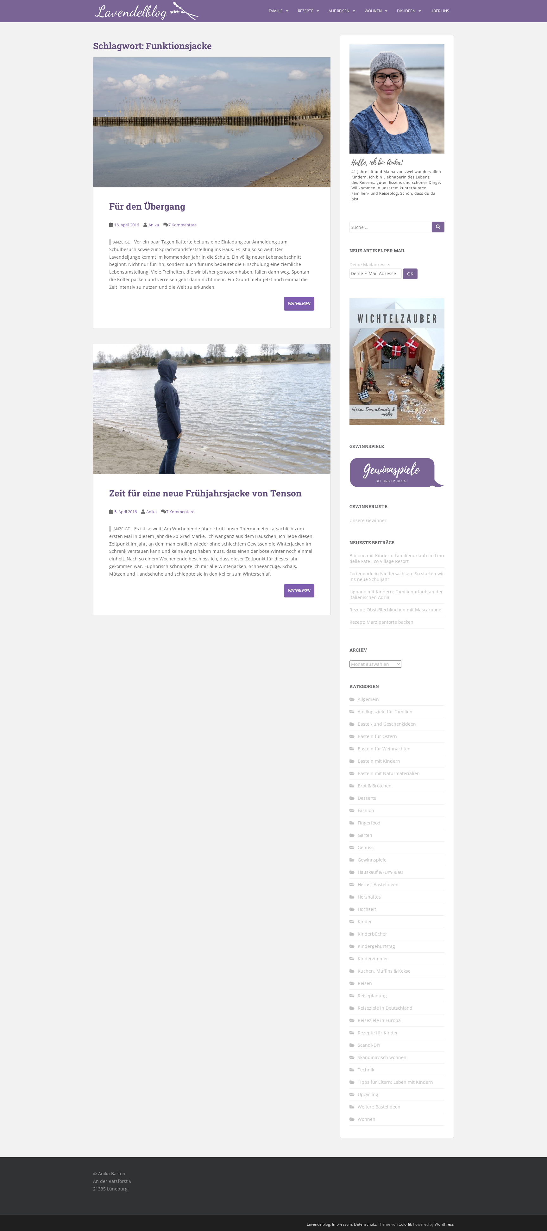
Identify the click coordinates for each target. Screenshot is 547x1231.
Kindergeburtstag (376, 946)
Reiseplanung (372, 996)
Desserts (367, 798)
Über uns (440, 11)
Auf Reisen (339, 11)
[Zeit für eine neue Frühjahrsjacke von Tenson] (211, 409)
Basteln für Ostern (377, 736)
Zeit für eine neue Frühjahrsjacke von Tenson (205, 493)
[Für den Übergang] (211, 122)
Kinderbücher (372, 934)
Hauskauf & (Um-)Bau (380, 872)
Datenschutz (365, 1224)
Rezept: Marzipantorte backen (381, 622)
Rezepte (305, 11)
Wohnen (373, 11)
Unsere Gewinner (368, 520)
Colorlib (405, 1224)
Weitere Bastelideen (379, 1107)
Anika (153, 225)
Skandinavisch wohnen (382, 1057)
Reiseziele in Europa (379, 1020)
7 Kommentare (182, 225)
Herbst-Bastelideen (378, 884)
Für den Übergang (147, 206)
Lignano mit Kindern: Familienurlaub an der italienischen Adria (396, 594)
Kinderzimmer (373, 959)
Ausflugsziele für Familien (385, 712)
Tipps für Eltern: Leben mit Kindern (395, 1082)
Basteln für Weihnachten (384, 749)
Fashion (366, 810)
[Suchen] (438, 227)
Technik (366, 1070)
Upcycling (368, 1094)
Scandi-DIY (369, 1045)
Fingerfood (369, 823)
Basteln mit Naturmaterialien (389, 773)
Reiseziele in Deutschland (385, 1008)
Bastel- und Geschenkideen (387, 724)
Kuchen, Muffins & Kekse (384, 971)
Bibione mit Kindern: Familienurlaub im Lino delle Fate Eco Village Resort (396, 558)
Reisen (365, 983)
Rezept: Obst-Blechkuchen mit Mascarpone (395, 610)
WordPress (444, 1224)
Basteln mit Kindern (379, 761)
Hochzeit (367, 909)
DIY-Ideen (406, 11)
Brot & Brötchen (375, 786)
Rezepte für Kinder (378, 1033)
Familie (276, 11)
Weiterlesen (299, 303)
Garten (365, 835)
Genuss (366, 847)
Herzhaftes (369, 897)
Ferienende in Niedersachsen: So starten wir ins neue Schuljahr (396, 576)
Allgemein (368, 699)
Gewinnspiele (372, 860)
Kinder (365, 922)
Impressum (342, 1224)
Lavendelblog (318, 1224)
